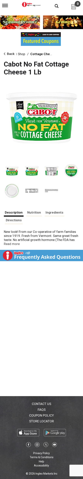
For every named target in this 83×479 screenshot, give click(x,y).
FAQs (42, 410)
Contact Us (41, 404)
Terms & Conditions (41, 457)
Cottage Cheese (42, 54)
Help (41, 461)
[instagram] (37, 445)
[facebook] (28, 445)
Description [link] (14, 212)
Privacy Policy (41, 453)
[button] (12, 171)
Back (10, 54)
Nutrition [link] (34, 212)
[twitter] (45, 445)
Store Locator (41, 421)
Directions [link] (14, 220)
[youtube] (54, 445)
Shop (21, 54)
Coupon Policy (41, 415)
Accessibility (41, 465)
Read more (12, 244)
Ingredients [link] (54, 212)
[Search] (53, 6)
